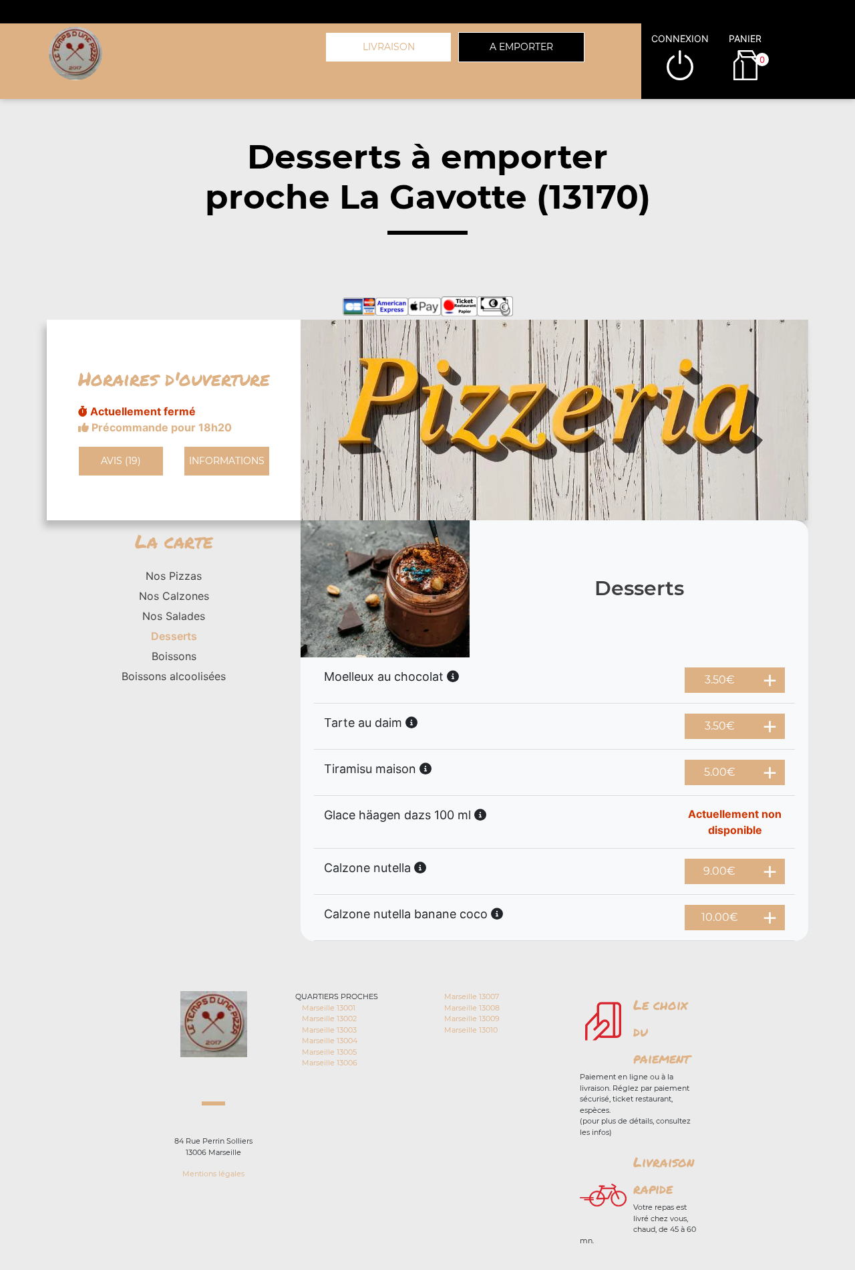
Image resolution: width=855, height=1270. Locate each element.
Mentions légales (213, 1173)
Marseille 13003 (329, 1030)
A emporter (521, 47)
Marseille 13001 (328, 1008)
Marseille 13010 (471, 1030)
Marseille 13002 (329, 1018)
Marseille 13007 (471, 996)
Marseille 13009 (472, 1018)
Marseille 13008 (472, 1008)
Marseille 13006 (329, 1062)
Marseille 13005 (329, 1052)
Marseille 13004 (329, 1040)
